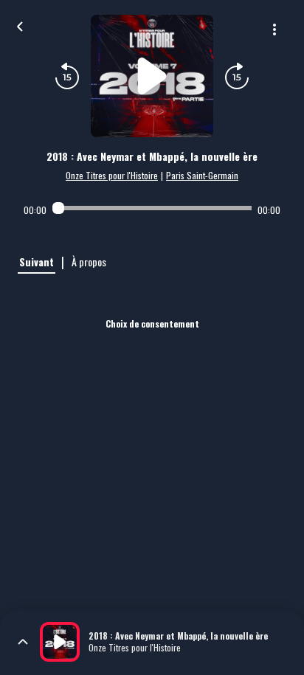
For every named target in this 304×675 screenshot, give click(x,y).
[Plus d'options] (274, 29)
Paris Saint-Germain (202, 175)
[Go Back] (20, 25)
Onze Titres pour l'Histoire (112, 175)
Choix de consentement (152, 323)
